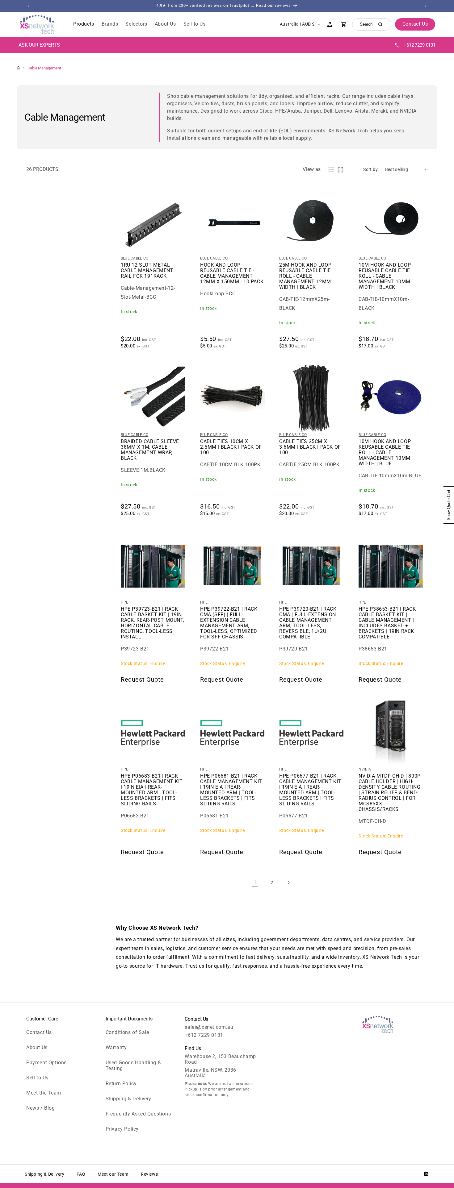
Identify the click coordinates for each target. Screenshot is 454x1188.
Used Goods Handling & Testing (133, 1065)
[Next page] (288, 882)
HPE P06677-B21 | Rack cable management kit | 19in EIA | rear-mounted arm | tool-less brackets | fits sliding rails (310, 790)
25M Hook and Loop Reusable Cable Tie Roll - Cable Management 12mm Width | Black (305, 276)
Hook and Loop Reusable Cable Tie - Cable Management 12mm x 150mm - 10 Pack (231, 273)
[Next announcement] (425, 6)
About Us (37, 1047)
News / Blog (40, 1108)
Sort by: (371, 169)
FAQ (81, 1174)
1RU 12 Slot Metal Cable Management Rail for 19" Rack (147, 270)
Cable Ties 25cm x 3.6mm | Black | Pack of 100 (310, 447)
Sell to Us (37, 1078)
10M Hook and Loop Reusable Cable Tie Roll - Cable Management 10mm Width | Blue (385, 453)
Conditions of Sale (127, 1032)
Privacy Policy (122, 1129)
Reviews (149, 1174)
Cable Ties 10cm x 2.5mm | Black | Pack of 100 (231, 447)
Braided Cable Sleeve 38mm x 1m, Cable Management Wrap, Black (150, 450)
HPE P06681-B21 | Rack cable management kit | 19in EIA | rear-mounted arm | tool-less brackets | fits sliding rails (231, 790)
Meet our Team (113, 1174)
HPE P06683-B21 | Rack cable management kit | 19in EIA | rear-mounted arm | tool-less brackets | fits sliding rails (152, 790)
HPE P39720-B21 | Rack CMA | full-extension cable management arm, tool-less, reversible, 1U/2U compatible (308, 623)
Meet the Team (43, 1093)
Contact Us (39, 1032)
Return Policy (121, 1083)
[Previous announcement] (28, 6)
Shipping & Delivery (128, 1099)
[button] (83, 24)
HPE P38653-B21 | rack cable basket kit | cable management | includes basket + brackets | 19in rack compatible (387, 623)
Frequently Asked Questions (138, 1114)
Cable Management (44, 68)
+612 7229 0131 (419, 45)
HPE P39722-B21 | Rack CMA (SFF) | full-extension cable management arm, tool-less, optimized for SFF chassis (229, 623)
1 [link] (255, 882)
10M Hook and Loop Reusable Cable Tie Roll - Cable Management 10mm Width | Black (385, 276)
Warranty (116, 1047)
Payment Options (46, 1062)
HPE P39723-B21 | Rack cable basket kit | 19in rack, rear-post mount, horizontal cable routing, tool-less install (152, 623)
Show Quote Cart (448, 505)
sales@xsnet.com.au (209, 1027)
